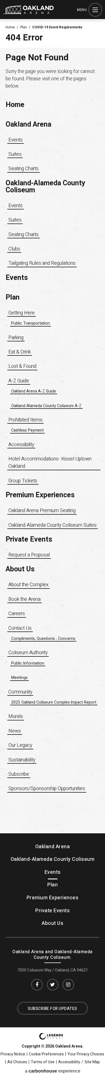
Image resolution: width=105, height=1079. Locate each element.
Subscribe (18, 774)
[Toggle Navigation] (95, 10)
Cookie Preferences (46, 1054)
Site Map (92, 1062)
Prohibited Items (25, 419)
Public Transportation (30, 323)
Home (10, 27)
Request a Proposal (29, 554)
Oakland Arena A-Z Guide (33, 391)
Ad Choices (17, 1062)
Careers (16, 613)
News (14, 730)
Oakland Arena (28, 124)
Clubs (14, 248)
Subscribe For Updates (52, 1009)
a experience (52, 1071)
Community (20, 691)
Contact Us (20, 628)
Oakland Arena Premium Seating (42, 510)
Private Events (29, 539)
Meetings (19, 678)
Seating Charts (23, 168)
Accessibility (21, 444)
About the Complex (28, 584)
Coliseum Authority (28, 652)
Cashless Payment (27, 430)
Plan (23, 27)
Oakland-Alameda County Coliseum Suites (52, 525)
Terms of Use (43, 1062)
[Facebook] (37, 985)
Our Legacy (20, 745)
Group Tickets (22, 480)
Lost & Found (22, 366)
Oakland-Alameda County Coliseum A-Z (46, 406)
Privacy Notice (13, 1054)
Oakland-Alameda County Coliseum (45, 187)
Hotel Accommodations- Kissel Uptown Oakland (50, 462)
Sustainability (21, 759)
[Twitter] (53, 985)
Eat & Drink (19, 351)
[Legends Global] (51, 1038)
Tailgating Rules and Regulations (42, 263)
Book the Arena (24, 599)
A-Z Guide (18, 380)
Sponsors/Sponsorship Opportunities (46, 788)
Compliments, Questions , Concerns (43, 639)
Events (15, 139)
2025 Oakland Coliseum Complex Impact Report (53, 702)
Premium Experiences (40, 495)
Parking (16, 337)
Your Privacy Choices (85, 1054)
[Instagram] (68, 985)
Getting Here (21, 312)
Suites (15, 154)
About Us (20, 569)
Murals (15, 716)
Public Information (27, 663)
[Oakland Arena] (28, 13)
